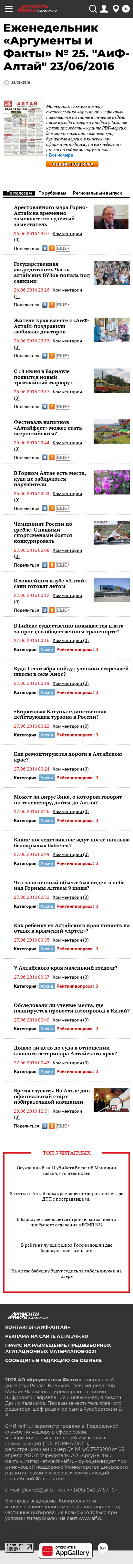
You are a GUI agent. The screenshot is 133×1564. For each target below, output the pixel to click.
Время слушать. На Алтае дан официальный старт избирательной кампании (52, 1096)
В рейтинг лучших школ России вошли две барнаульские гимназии (66, 1247)
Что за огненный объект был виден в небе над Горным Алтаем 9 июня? (69, 885)
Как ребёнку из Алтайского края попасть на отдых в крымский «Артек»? (72, 928)
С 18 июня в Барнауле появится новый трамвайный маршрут (43, 377)
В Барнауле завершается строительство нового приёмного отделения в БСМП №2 (66, 1221)
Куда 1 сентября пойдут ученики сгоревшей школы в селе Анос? (71, 671)
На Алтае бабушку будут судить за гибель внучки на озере (66, 1273)
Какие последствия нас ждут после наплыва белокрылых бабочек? (72, 842)
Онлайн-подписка (72, 164)
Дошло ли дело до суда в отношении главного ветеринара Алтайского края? (65, 1050)
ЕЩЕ (62, 248)
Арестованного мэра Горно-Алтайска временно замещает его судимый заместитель (51, 216)
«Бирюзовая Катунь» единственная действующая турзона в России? (60, 714)
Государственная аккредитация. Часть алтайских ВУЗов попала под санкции (52, 272)
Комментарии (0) (71, 640)
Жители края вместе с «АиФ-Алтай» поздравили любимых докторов (52, 326)
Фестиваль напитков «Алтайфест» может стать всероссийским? (48, 427)
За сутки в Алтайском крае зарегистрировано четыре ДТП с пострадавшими (66, 1196)
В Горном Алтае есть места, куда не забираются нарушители (50, 478)
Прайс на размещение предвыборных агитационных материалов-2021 (58, 1348)
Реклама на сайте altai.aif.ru (46, 1336)
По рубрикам (52, 193)
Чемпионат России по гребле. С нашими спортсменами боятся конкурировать (43, 532)
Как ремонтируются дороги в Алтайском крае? (68, 756)
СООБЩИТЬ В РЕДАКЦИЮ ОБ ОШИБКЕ (53, 1360)
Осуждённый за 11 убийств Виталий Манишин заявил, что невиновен (66, 1170)
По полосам (19, 193)
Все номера (61, 155)
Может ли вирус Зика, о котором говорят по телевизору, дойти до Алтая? (68, 799)
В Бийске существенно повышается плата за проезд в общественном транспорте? (69, 628)
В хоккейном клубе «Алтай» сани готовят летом (50, 583)
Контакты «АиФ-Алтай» (37, 1327)
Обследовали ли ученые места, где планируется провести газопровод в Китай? (72, 1008)
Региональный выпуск (97, 193)
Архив (46, 649)
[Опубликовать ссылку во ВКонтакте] (44, 248)
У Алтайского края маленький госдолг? (66, 967)
